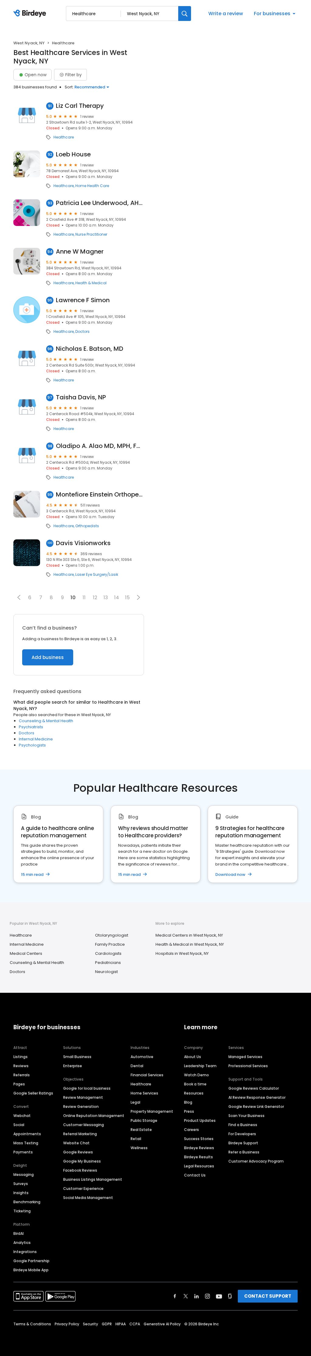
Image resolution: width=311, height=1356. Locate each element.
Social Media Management (88, 1197)
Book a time (195, 1084)
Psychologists (32, 745)
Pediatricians (108, 962)
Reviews (21, 1065)
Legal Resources (199, 1166)
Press (189, 1111)
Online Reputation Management (93, 1115)
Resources (193, 1093)
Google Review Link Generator (256, 1106)
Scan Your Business (246, 1115)
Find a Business (242, 1124)
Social (18, 1124)
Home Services (144, 1093)
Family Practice (110, 944)
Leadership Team (200, 1065)
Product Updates (200, 1120)
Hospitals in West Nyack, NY (182, 953)
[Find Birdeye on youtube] (219, 1296)
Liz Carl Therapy (80, 106)
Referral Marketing (80, 1133)
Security (90, 1324)
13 (106, 597)
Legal (135, 1102)
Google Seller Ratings (33, 1093)
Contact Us (195, 1175)
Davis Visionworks (83, 543)
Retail (136, 1138)
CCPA (134, 1324)
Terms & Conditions (32, 1324)
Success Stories (199, 1138)
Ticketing (22, 1211)
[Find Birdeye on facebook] (175, 1296)
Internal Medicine (36, 739)
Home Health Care (92, 185)
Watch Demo (196, 1075)
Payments (23, 1152)
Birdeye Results (198, 1157)
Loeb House (73, 154)
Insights (21, 1192)
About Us (192, 1056)
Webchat (22, 1115)
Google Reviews (78, 1152)
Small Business (77, 1056)
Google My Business (82, 1161)
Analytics (22, 1242)
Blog (188, 1102)
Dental (137, 1065)
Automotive (142, 1056)
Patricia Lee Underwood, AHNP (100, 203)
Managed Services (245, 1056)
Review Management (83, 1097)
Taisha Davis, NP (81, 397)
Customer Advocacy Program (256, 1161)
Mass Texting (25, 1143)
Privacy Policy (67, 1324)
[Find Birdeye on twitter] (185, 1296)
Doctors (82, 331)
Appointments (27, 1133)
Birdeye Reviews (199, 1147)
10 (73, 597)
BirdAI (18, 1233)
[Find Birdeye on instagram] (207, 1296)
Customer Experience (83, 1188)
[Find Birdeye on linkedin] (196, 1296)
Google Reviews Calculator (253, 1088)
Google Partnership (31, 1260)
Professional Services (248, 1065)
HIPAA (120, 1324)
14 (116, 597)
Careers (191, 1129)
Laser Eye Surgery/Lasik (96, 574)
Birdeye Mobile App (31, 1269)
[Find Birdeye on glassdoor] (230, 1296)
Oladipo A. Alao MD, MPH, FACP (100, 446)
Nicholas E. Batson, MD (89, 349)
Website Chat (76, 1143)
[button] (19, 597)
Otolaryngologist (111, 935)
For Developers (242, 1133)
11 (84, 597)
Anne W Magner (80, 251)
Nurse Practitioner (91, 234)
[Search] (184, 13)
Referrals (21, 1075)
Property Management (152, 1111)
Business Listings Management (92, 1179)
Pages (19, 1084)
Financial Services (147, 1075)
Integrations (25, 1251)
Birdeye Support (243, 1143)
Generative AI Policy (162, 1324)
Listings (20, 1056)
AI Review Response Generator (256, 1097)
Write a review (225, 13)
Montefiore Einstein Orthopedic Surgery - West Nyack (100, 494)
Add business (48, 657)
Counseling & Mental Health (46, 721)
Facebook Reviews (80, 1170)
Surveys (20, 1183)
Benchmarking (26, 1201)
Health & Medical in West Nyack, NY (190, 944)
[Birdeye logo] (30, 13)
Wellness (139, 1147)
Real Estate (141, 1129)
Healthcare (63, 137)
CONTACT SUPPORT (267, 1296)
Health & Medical (91, 283)
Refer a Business (243, 1152)
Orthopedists (87, 526)
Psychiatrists (31, 727)
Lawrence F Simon (83, 300)
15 (127, 597)
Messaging (23, 1174)
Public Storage (144, 1120)
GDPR (107, 1324)
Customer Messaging (83, 1124)
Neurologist (106, 972)
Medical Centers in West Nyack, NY (189, 935)
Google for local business (87, 1088)
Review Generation (81, 1106)
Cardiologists (108, 953)
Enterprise (72, 1065)
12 (95, 597)
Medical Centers (26, 953)
